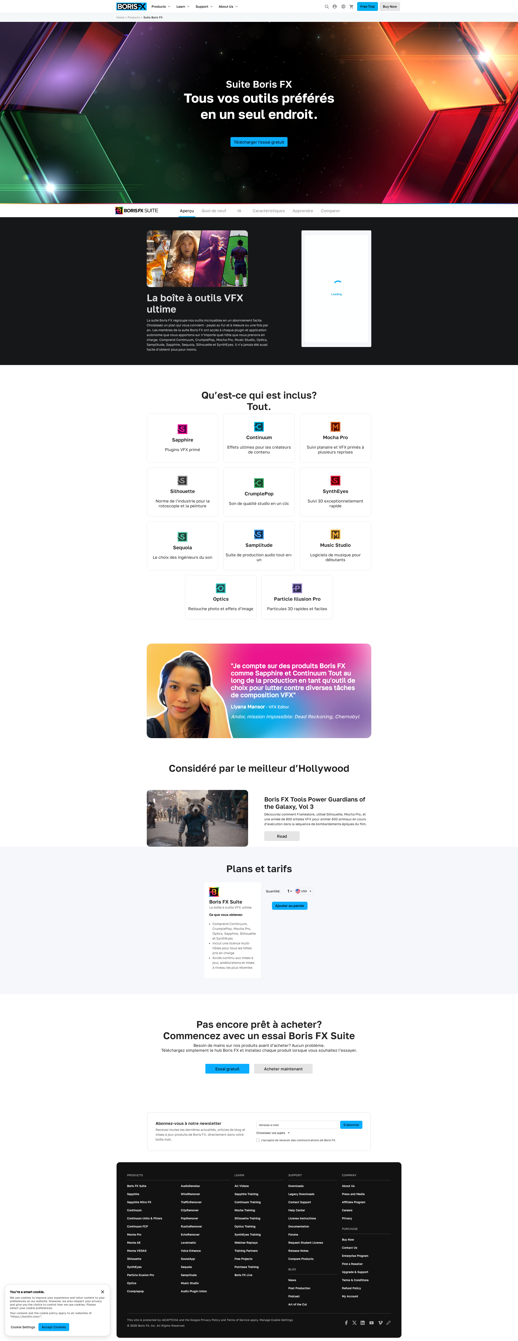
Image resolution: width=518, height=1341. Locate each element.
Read (282, 836)
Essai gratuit (227, 1068)
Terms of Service (238, 1320)
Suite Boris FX (153, 17)
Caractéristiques (269, 210)
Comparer (330, 210)
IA (239, 210)
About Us (226, 6)
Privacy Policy (210, 1320)
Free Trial (367, 6)
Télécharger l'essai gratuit (259, 141)
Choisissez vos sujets (270, 1133)
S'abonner (351, 1125)
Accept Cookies (54, 1327)
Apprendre (303, 210)
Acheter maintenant (283, 1068)
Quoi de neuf (214, 210)
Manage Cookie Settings (276, 1320)
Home (120, 17)
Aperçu (187, 210)
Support (202, 6)
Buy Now (390, 6)
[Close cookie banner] (102, 1291)
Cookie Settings (23, 1327)
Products (159, 6)
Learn (180, 6)
